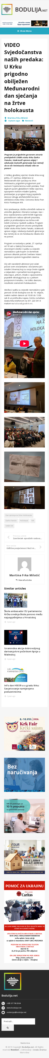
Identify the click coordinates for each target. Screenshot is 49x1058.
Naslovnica (25, 1043)
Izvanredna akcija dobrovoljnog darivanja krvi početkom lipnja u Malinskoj (22, 651)
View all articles (25, 580)
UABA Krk (9, 526)
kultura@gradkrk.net (23, 303)
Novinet (15, 1049)
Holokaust (24, 520)
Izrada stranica (39, 1049)
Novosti (29, 120)
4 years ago (14, 120)
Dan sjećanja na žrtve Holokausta (19, 515)
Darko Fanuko (11, 520)
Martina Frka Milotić (18, 118)
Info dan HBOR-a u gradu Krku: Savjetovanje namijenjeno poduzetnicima (21, 688)
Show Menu (26, 31)
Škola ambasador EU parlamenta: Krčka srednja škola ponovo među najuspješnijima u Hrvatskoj (23, 614)
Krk (33, 520)
